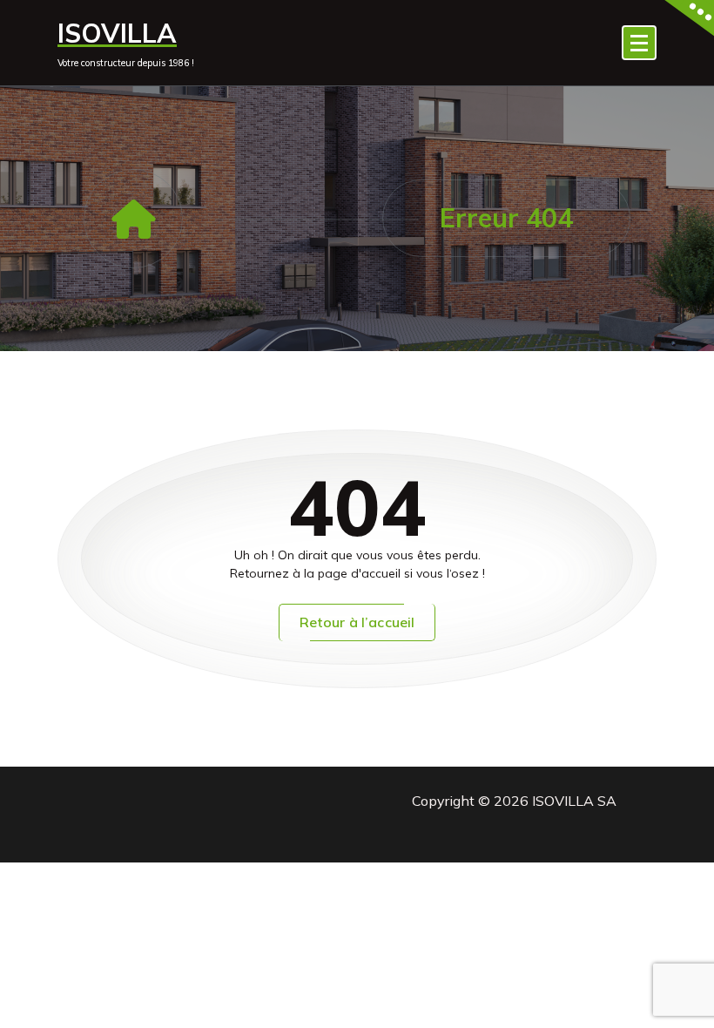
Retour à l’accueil (357, 622)
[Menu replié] (639, 42)
